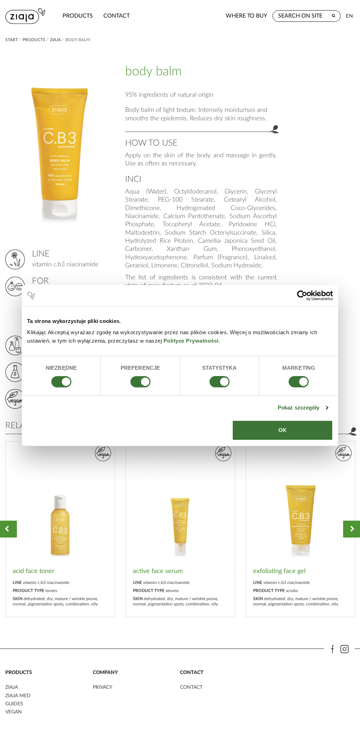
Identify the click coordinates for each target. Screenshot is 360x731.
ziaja (55, 40)
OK (282, 430)
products (78, 16)
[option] (60, 529)
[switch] (140, 381)
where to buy (246, 16)
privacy (102, 687)
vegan (13, 712)
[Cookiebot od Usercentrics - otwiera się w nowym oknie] (302, 295)
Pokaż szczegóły (299, 408)
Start (11, 40)
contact (116, 16)
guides (14, 703)
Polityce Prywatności (191, 341)
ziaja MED (18, 695)
